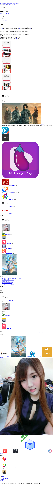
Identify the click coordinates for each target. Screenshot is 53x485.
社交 (30, 28)
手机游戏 (3, 3)
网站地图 (1, 480)
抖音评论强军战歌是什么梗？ (5, 281)
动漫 (5, 20)
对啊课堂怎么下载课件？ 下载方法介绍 (7, 283)
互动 (6, 20)
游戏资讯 (5, 3)
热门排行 (17, 3)
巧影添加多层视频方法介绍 (5, 279)
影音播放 (9, 4)
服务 (33, 27)
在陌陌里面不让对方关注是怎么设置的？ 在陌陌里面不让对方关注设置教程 (11, 278)
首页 (0, 3)
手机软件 (7, 3)
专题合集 (12, 3)
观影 (19, 28)
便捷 (7, 20)
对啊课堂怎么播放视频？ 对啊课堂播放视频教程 (8, 280)
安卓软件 (6, 4)
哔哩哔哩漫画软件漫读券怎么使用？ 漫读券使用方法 (8, 284)
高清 (16, 38)
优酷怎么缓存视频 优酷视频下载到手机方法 (7, 282)
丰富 (2, 20)
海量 (4, 20)
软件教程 (10, 3)
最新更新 (15, 3)
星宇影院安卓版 (13, 4)
